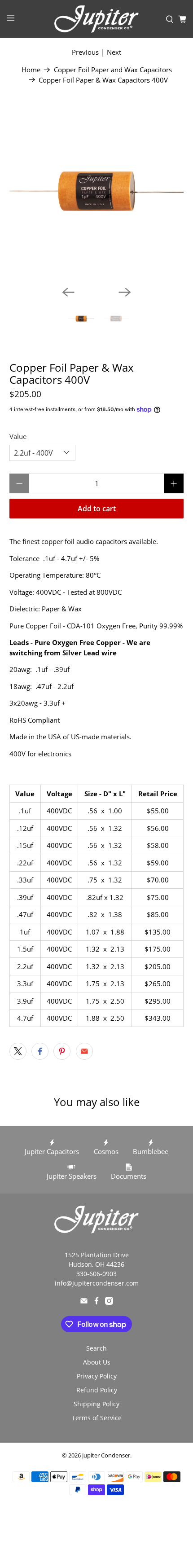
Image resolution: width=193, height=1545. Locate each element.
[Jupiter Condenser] (96, 19)
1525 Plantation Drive (97, 1255)
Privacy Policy (97, 1376)
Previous (85, 52)
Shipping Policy (96, 1404)
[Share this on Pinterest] (61, 1051)
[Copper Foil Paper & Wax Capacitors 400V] (96, 192)
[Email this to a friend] (84, 1051)
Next (114, 52)
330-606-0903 (96, 1273)
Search (96, 1348)
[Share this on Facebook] (39, 1051)
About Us (96, 1362)
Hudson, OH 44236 (96, 1264)
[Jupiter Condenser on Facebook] (96, 1302)
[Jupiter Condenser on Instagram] (109, 1302)
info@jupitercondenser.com (97, 1283)
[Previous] (68, 292)
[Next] (125, 292)
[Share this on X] (17, 1051)
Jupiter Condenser (106, 1455)
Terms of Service (97, 1417)
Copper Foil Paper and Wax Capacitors (113, 69)
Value (17, 436)
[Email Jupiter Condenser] (84, 1302)
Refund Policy (96, 1390)
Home (31, 69)
